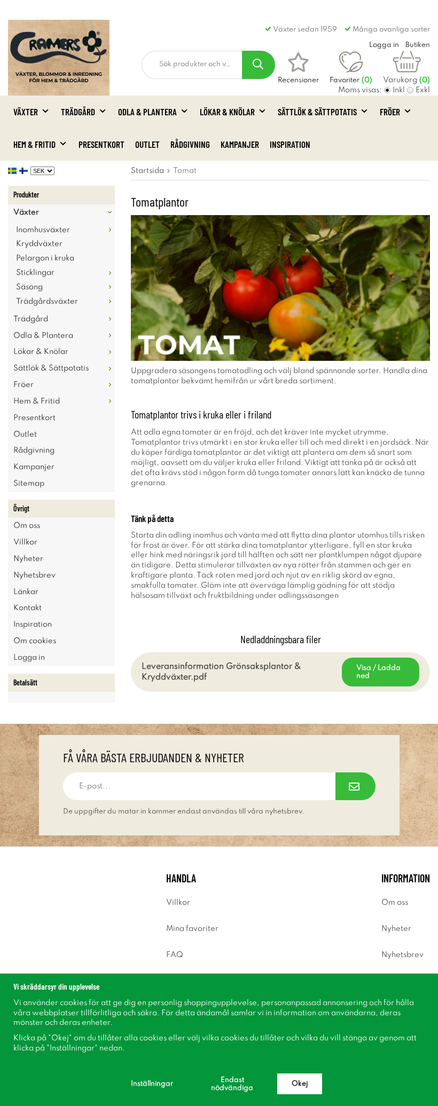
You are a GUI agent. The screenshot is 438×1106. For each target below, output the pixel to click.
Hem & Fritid (34, 144)
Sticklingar (35, 272)
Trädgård (78, 111)
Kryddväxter (39, 244)
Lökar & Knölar (227, 111)
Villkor (25, 542)
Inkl (399, 90)
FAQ (174, 955)
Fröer (390, 111)
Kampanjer (240, 144)
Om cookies (34, 641)
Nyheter (28, 559)
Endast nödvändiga (232, 1084)
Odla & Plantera (147, 111)
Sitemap (28, 483)
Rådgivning (190, 144)
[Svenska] (13, 171)
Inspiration (290, 144)
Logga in (29, 657)
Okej (300, 1083)
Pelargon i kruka (45, 258)
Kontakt (27, 608)
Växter (25, 111)
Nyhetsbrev (34, 575)
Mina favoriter (192, 929)
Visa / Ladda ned (378, 672)
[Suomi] (24, 171)
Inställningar (152, 1083)
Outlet (147, 144)
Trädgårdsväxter (47, 301)
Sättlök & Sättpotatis (317, 111)
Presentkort (101, 144)
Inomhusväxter (43, 230)
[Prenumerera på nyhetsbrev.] (355, 786)
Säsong (29, 287)
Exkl (423, 90)
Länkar (25, 592)
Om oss (26, 526)
